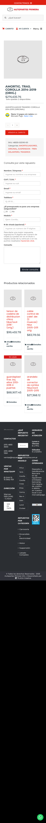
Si (6, 212)
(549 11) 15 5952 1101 (9, 478)
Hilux (21, 468)
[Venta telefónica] (40, 817)
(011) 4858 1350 (8, 452)
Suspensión (23, 548)
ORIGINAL (12, 149)
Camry (22, 492)
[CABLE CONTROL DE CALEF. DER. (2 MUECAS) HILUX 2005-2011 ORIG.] (33, 298)
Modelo (8, 216)
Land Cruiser (22, 506)
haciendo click (27, 241)
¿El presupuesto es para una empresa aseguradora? (21, 208)
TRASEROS (25, 152)
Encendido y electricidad (23, 536)
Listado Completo (23, 554)
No (13, 212)
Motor (22, 543)
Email (7, 189)
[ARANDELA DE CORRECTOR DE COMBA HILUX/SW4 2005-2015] (33, 364)
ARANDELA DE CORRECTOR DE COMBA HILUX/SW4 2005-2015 (33, 383)
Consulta (8, 245)
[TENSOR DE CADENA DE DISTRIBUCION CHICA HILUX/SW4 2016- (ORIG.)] (13, 298)
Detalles (16, 342)
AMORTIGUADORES (28, 145)
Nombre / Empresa (13, 171)
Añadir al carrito (16, 132)
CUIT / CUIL (10, 180)
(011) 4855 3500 (8, 445)
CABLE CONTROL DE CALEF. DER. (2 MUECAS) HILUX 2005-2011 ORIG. (33, 321)
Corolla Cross (22, 482)
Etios (21, 488)
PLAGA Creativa (24, 578)
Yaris (21, 472)
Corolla (22, 476)
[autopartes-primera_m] (23, 8)
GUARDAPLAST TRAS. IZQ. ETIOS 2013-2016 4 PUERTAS (14, 382)
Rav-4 (21, 496)
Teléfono (8, 198)
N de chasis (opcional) (15, 225)
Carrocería (23, 529)
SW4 (21, 501)
